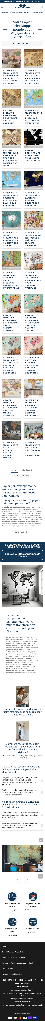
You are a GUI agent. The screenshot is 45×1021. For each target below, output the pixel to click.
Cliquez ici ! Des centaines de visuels (22, 555)
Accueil (5, 13)
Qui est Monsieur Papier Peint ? (13, 952)
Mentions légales (8, 969)
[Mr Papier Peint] (22, 7)
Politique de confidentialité (12, 974)
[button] (18, 880)
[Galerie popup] (41, 840)
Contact (5, 946)
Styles (12, 13)
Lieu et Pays (21, 13)
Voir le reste (22, 476)
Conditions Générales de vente (13, 957)
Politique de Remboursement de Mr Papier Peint (20, 963)
